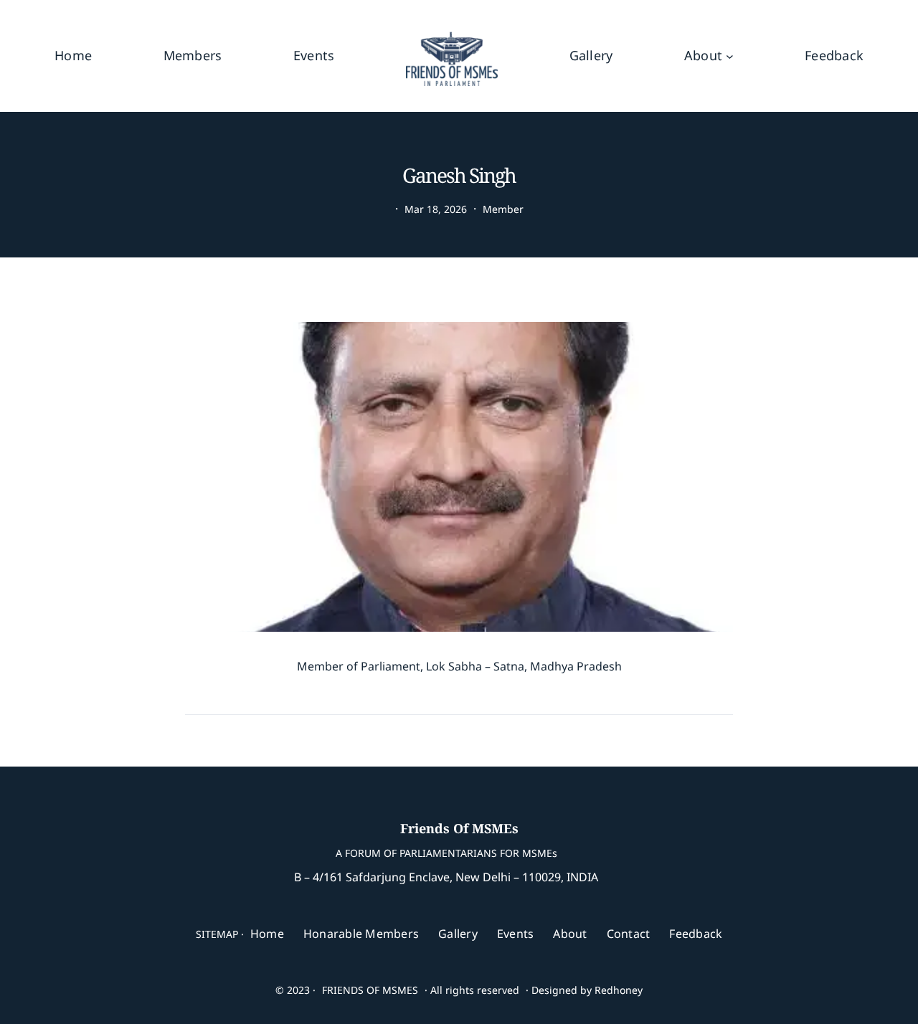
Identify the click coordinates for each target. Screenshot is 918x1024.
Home (73, 55)
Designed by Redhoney (587, 990)
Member (503, 209)
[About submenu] (730, 56)
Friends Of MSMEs (459, 828)
